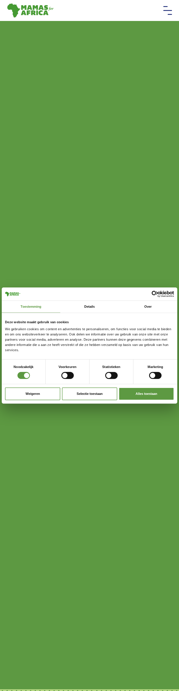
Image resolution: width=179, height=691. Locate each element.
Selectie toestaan (90, 394)
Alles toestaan (146, 394)
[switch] (67, 375)
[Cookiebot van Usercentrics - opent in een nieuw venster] (155, 294)
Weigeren (33, 394)
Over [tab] (148, 306)
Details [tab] (89, 306)
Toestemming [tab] (31, 306)
